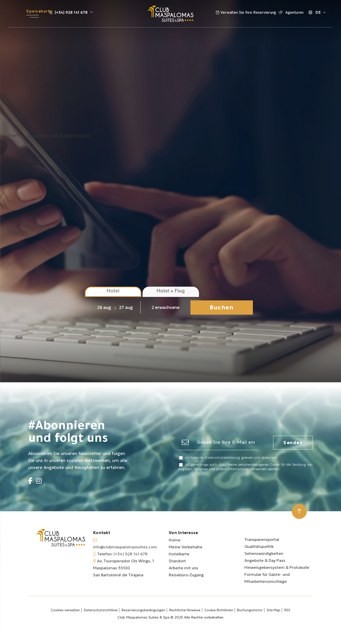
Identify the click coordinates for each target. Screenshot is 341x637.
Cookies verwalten (65, 610)
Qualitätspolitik (259, 546)
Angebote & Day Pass (264, 560)
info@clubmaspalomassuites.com (125, 546)
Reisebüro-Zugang (186, 574)
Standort (177, 560)
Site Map (273, 610)
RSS (287, 610)
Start (13, 135)
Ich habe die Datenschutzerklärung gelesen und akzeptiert (231, 457)
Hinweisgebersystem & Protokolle (276, 567)
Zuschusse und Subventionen (58, 135)
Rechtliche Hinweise (184, 610)
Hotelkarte (179, 553)
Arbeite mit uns (183, 567)
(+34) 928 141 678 (71, 12)
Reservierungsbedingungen (143, 610)
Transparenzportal (261, 539)
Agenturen (294, 12)
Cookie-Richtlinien (218, 610)
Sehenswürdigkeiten (263, 553)
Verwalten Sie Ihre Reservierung (248, 12)
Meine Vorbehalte (185, 546)
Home (174, 539)
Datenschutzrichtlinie (101, 610)
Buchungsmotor (250, 610)
